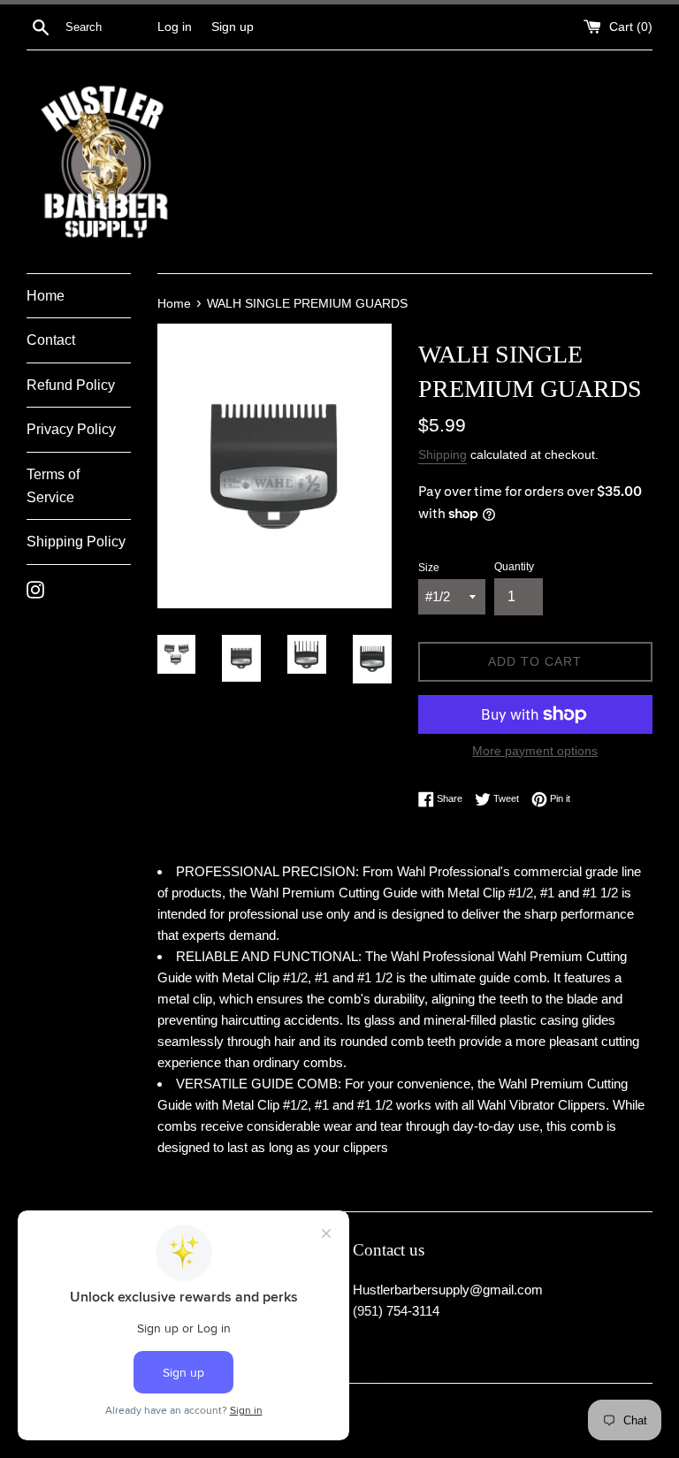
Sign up (232, 27)
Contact (51, 339)
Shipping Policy (76, 541)
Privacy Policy (71, 429)
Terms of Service (53, 486)
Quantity (514, 567)
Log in (174, 27)
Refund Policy (71, 385)
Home (46, 295)
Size (428, 567)
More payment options (535, 751)
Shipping (442, 454)
